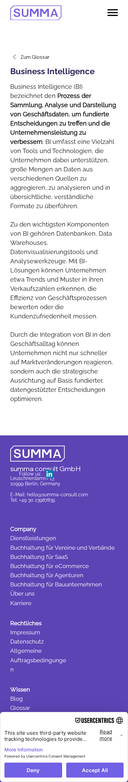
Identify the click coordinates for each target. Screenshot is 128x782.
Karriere (20, 603)
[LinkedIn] (49, 474)
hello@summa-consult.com (57, 494)
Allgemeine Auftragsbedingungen (38, 659)
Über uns (22, 593)
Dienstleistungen (33, 538)
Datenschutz (27, 641)
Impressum (25, 632)
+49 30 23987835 (37, 500)
